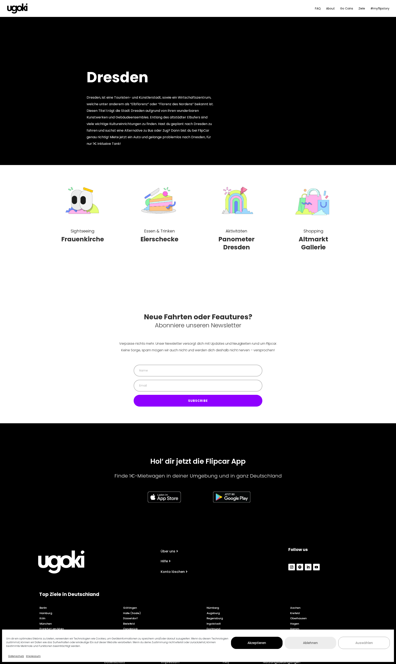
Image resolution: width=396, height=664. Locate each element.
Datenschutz (16, 656)
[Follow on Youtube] (316, 567)
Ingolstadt (214, 623)
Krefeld (295, 613)
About (330, 9)
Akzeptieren (257, 642)
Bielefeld (128, 623)
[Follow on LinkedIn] (308, 567)
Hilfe (164, 561)
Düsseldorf (130, 618)
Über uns (168, 551)
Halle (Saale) (132, 613)
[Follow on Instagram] (291, 567)
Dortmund (213, 629)
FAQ (318, 9)
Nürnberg (213, 608)
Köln (42, 618)
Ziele (361, 9)
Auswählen (364, 642)
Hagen (294, 623)
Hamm (294, 629)
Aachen (295, 608)
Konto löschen (173, 571)
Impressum (33, 656)
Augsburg (213, 613)
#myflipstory (379, 9)
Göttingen (130, 608)
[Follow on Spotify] (300, 567)
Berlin (43, 608)
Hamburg (46, 613)
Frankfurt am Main (52, 629)
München (46, 623)
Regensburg (215, 618)
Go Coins (346, 9)
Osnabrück (130, 629)
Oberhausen (298, 618)
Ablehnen (310, 642)
